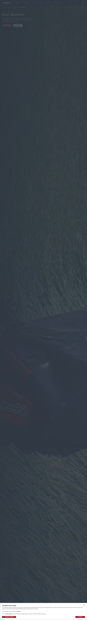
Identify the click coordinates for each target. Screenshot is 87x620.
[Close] (84, 605)
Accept (80, 617)
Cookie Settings (9, 617)
